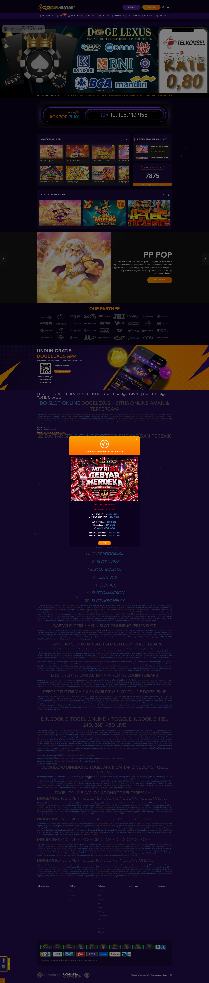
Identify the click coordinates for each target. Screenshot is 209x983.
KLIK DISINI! (111, 514)
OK (104, 543)
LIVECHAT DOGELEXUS (104, 528)
